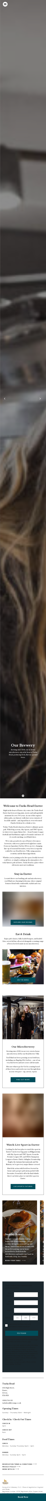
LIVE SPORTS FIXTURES (23, 1186)
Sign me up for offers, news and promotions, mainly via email (20, 1325)
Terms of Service (22, 1341)
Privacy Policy (9, 1341)
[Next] (40, 399)
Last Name (8, 1302)
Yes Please (21, 1333)
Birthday (8, 1318)
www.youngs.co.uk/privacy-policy (15, 1362)
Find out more (23, 1080)
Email (9, 1310)
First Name (8, 1294)
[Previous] (5, 399)
